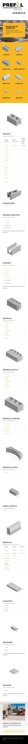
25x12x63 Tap (7, 335)
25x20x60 (6, 374)
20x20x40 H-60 (15, 145)
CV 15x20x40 (7, 220)
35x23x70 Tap (7, 433)
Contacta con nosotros (14, 731)
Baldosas (19, 98)
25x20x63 (6, 332)
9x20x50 (6, 145)
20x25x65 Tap (7, 330)
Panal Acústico (19, 69)
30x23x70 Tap (7, 431)
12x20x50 (6, 150)
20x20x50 (6, 171)
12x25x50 (6, 153)
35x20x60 (6, 384)
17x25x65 (6, 325)
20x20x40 (6, 164)
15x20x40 (6, 155)
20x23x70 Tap (7, 423)
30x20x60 (6, 379)
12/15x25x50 (7, 561)
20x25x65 (6, 327)
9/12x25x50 (6, 556)
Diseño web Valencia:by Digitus (8, 740)
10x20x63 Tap (7, 322)
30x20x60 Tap (7, 381)
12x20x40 (6, 148)
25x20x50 (6, 182)
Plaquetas (19, 83)
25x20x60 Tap (7, 376)
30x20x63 (6, 337)
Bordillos (6, 83)
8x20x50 (21, 550)
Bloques (6, 55)
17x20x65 (6, 472)
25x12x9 (6, 510)
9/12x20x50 (6, 553)
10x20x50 (22, 553)
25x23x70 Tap (7, 426)
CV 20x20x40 (7, 222)
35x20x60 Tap (7, 386)
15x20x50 (6, 158)
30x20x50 (6, 206)
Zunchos (19, 55)
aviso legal (15, 738)
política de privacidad (7, 738)
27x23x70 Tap (7, 428)
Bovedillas (6, 69)
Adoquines (6, 98)
